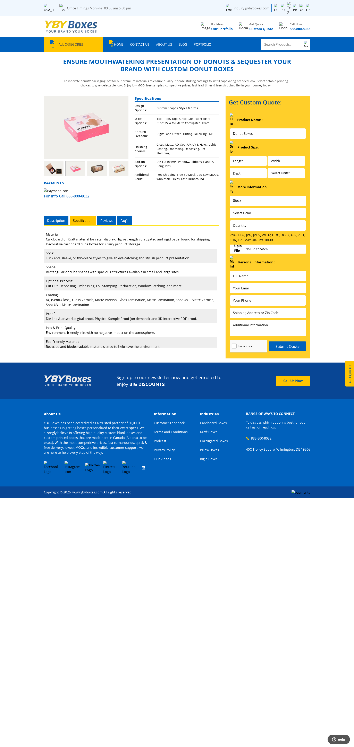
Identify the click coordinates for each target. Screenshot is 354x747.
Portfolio (202, 44)
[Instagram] (283, 8)
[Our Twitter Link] (93, 468)
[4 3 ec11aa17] (97, 168)
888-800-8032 (261, 438)
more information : (253, 187)
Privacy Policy (164, 450)
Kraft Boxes (209, 432)
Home (119, 44)
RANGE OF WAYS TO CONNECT (270, 413)
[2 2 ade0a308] (54, 168)
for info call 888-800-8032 (66, 196)
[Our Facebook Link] (53, 467)
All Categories (71, 44)
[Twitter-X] (288, 8)
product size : (248, 147)
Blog (183, 44)
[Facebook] (276, 8)
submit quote (288, 346)
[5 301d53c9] (119, 168)
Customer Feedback (169, 423)
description (56, 220)
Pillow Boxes (209, 450)
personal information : (256, 262)
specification (83, 220)
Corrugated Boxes (214, 441)
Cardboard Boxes (213, 423)
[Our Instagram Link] (74, 467)
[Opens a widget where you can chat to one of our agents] (338, 740)
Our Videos (162, 459)
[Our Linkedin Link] (143, 468)
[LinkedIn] (308, 8)
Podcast (160, 441)
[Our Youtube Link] (130, 467)
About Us (164, 44)
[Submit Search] (306, 44)
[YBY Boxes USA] (71, 26)
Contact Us (140, 44)
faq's (124, 220)
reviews (106, 220)
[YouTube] (302, 8)
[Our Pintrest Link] (111, 467)
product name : (250, 120)
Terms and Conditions (171, 432)
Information (165, 413)
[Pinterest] (295, 8)
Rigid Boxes (209, 459)
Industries (209, 413)
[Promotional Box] (86, 127)
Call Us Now (293, 381)
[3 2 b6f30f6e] (75, 168)
